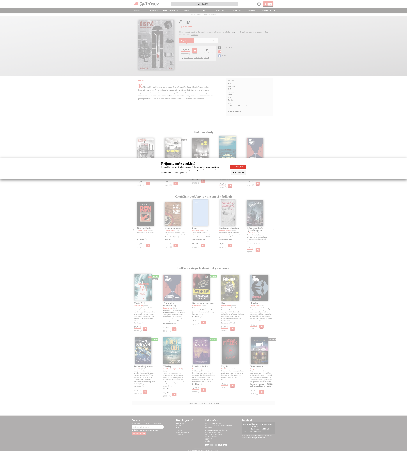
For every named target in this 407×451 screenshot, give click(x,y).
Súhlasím (239, 167)
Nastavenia (239, 172)
